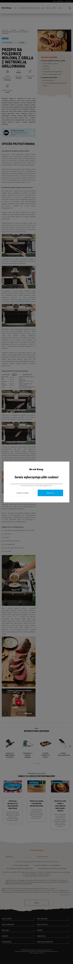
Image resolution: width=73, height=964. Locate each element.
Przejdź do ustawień (23, 493)
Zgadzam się (50, 493)
